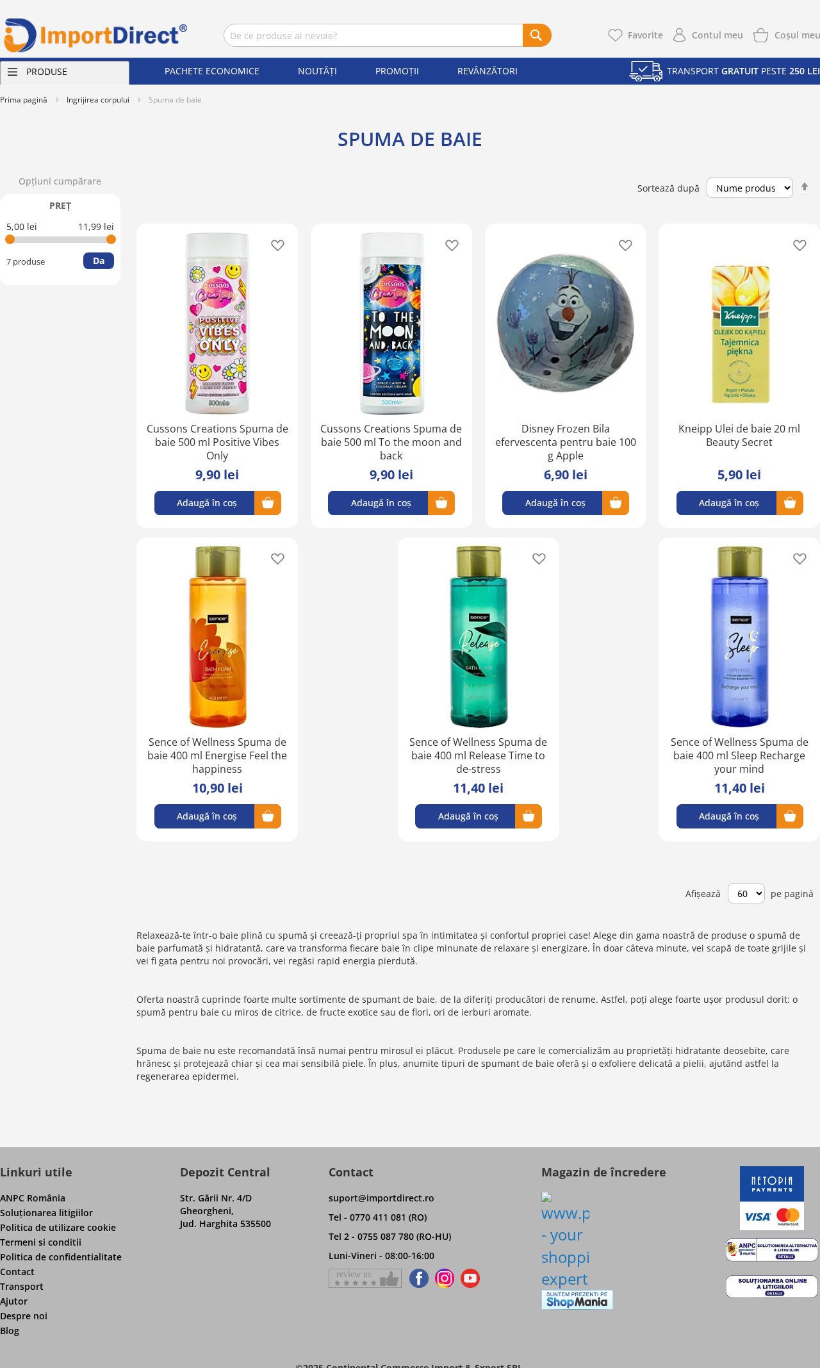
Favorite (645, 35)
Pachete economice (212, 71)
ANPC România (32, 1198)
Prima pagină (23, 99)
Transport (22, 1286)
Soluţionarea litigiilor (46, 1213)
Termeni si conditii (40, 1242)
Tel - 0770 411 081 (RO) (378, 1217)
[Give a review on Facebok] (365, 1278)
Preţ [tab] (60, 205)
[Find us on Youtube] (470, 1278)
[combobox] (388, 35)
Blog (9, 1330)
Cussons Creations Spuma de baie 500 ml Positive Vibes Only (217, 442)
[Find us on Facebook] (417, 1278)
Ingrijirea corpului (98, 99)
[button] (274, 244)
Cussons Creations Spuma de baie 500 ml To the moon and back (391, 442)
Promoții (397, 71)
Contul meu (717, 35)
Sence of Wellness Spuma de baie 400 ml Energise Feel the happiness (217, 755)
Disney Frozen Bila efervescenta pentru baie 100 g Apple (565, 442)
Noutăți (317, 71)
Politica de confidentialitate (61, 1257)
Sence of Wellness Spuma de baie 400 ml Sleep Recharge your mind (739, 755)
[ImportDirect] (96, 35)
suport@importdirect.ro (381, 1198)
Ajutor (14, 1301)
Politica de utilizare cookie (58, 1227)
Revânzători (487, 71)
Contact (17, 1271)
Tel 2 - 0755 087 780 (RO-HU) (390, 1236)
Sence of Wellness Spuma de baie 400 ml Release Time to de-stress (478, 755)
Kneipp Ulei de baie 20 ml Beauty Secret (739, 435)
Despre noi (23, 1316)
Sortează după (668, 188)
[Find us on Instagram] (444, 1278)
